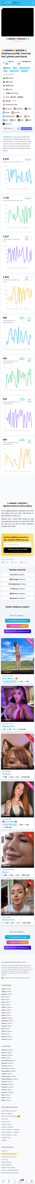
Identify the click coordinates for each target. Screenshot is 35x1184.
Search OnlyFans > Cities (9, 1135)
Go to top (26, 1183)
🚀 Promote (8, 128)
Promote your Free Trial (8, 1157)
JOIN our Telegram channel (9, 1170)
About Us (4, 1151)
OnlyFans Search (6, 1124)
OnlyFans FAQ (5, 1137)
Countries (31, 1183)
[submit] (17, 550)
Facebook (6, 562)
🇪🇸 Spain (7, 68)
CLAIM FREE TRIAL (10, 681)
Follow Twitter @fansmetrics (10, 1173)
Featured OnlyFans (7, 1127)
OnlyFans (6, 989)
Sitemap (4, 1140)
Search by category (16, 615)
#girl (15, 68)
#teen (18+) (14, 71)
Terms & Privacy (6, 1162)
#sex (5, 71)
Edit (15, 100)
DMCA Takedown (6, 1165)
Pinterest (24, 562)
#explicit (24, 71)
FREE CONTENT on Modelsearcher (17, 631)
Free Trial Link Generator (10, 1116)
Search (15, 1183)
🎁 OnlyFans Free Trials (16, 626)
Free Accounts (5, 1122)
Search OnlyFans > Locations (10, 1132)
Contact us (4, 1159)
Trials (9, 1183)
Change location (9, 74)
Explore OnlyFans (6, 1113)
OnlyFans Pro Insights (8, 1167)
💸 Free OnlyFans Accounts (17, 621)
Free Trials (4, 1119)
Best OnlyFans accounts (8, 1111)
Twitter (15, 562)
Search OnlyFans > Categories (10, 1129)
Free (3, 1183)
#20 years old (24, 68)
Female (8, 101)
